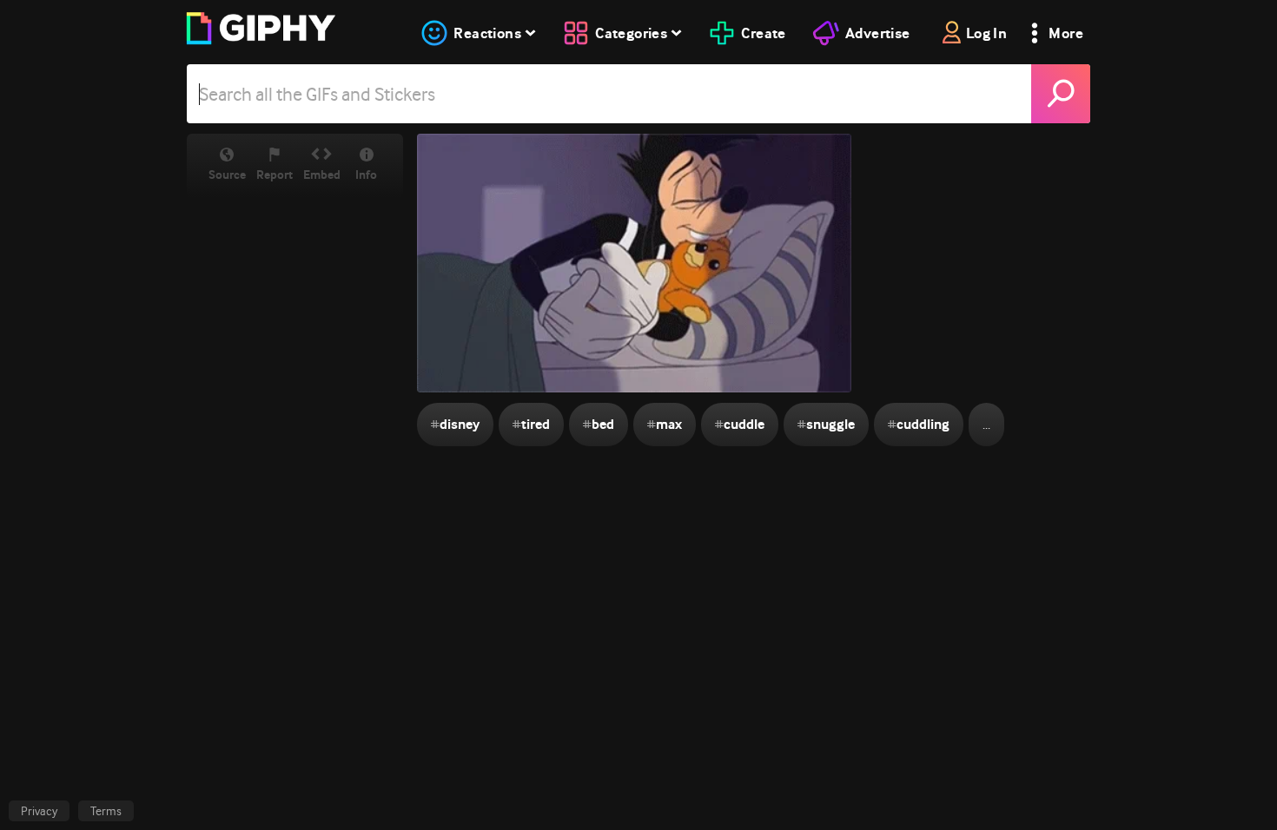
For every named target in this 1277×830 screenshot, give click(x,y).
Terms (106, 811)
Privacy (39, 811)
